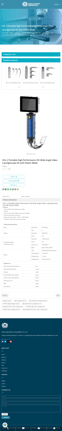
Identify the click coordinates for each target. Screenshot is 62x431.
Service (3, 362)
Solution (4, 386)
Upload (5, 414)
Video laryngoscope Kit (20, 300)
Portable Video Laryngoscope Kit (11, 309)
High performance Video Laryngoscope (13, 306)
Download (4, 371)
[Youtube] (11, 341)
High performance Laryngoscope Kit (31, 303)
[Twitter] (8, 341)
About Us (4, 357)
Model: (4, 196)
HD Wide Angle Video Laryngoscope (35, 306)
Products (4, 360)
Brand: (23, 196)
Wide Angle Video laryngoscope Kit (38, 300)
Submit (6, 417)
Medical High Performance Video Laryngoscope (35, 309)
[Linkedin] (5, 341)
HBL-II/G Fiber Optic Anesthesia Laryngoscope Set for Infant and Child (31, 83)
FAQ (3, 365)
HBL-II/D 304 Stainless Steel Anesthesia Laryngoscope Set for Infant (48, 83)
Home (3, 354)
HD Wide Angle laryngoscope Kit (11, 303)
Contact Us (4, 368)
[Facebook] (3, 341)
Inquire (12, 177)
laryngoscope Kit (7, 300)
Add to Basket (13, 181)
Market (3, 381)
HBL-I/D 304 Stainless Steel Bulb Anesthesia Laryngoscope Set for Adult (14, 83)
